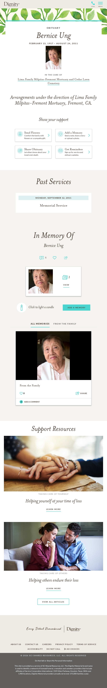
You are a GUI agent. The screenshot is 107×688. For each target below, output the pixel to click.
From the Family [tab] (65, 323)
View (66, 285)
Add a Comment (32, 402)
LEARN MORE (53, 509)
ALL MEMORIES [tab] (40, 323)
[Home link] (12, 4)
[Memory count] (42, 257)
